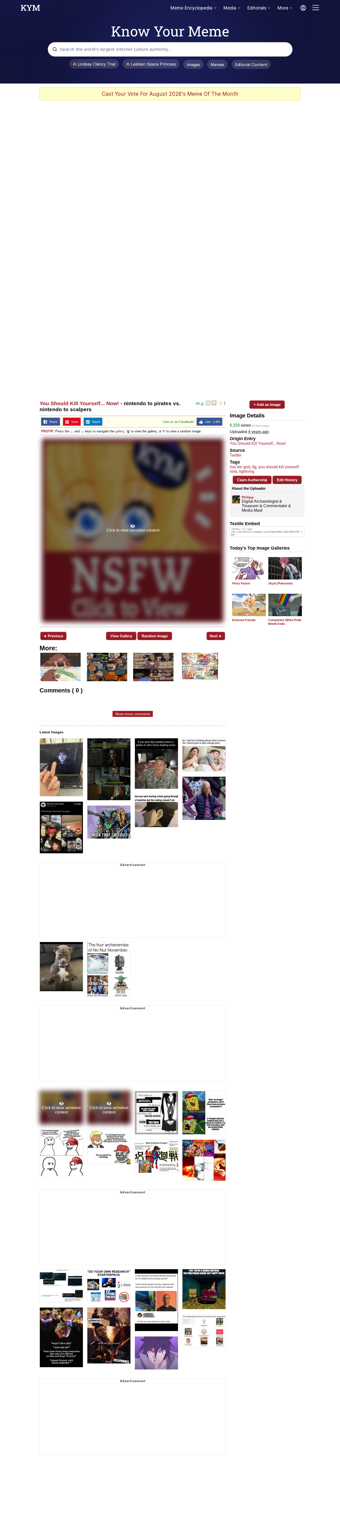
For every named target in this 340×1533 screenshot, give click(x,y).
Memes (217, 64)
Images (193, 64)
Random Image (155, 636)
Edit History (287, 480)
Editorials (257, 7)
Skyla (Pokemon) (280, 583)
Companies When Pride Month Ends (284, 622)
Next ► (216, 636)
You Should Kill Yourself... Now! (79, 403)
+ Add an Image (267, 404)
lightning (246, 471)
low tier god (240, 467)
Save (73, 422)
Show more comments (132, 714)
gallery (119, 431)
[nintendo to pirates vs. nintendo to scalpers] (133, 530)
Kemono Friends (244, 620)
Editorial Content (251, 64)
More (282, 7)
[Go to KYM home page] (30, 9)
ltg (254, 467)
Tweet (95, 422)
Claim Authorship (252, 480)
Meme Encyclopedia (191, 7)
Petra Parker (241, 583)
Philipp (248, 497)
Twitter (235, 455)
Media (229, 7)
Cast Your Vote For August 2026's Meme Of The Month (170, 94)
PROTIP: (47, 431)
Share (52, 422)
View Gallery (121, 636)
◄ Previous (53, 636)
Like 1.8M (211, 422)
